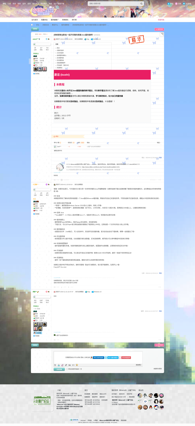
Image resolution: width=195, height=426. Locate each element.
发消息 (37, 73)
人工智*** (35, 184)
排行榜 (74, 20)
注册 (179, 4)
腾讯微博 (95, 394)
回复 (160, 157)
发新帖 (35, 29)
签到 (29, 4)
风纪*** (35, 292)
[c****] (140, 401)
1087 (41, 300)
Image (62, 365)
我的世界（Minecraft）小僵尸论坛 (122, 400)
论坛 (4, 4)
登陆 (171, 4)
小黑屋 (96, 420)
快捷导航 (161, 20)
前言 (58, 48)
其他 (50, 4)
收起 (158, 142)
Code (73, 365)
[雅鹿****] (156, 401)
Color (58, 365)
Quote (69, 365)
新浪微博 (87, 394)
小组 (9, 4)
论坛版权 (66, 180)
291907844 (96, 400)
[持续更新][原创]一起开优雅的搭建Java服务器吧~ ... (90, 25)
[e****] (156, 395)
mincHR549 (133, 164)
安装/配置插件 (61, 63)
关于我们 (114, 394)
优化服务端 (60, 60)
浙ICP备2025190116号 (119, 397)
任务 (24, 4)
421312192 (96, 402)
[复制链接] (97, 35)
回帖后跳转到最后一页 (75, 369)
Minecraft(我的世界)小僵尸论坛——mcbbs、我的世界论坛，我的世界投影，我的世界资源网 (32, 24)
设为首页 (34, 20)
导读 (14, 4)
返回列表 (160, 29)
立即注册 (87, 357)
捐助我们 (102, 397)
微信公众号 (103, 394)
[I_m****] (150, 395)
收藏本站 (44, 20)
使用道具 (153, 180)
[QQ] (74, 420)
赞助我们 (44, 4)
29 (35, 48)
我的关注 (35, 4)
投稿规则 (87, 397)
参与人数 (57, 142)
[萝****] (145, 407)
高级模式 (138, 365)
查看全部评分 (58, 150)
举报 (159, 180)
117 (41, 48)
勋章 (19, 4)
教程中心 (55, 25)
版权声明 (95, 397)
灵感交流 (45, 25)
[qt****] (156, 407)
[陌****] (140, 407)
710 (47, 48)
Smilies (76, 365)
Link (66, 365)
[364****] (161, 401)
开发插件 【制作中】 (63, 65)
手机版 (90, 420)
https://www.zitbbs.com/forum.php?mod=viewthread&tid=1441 (101, 167)
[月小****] (161, 407)
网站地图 (132, 397)
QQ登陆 (188, 4)
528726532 (96, 404)
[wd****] (150, 407)
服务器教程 (65, 25)
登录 (82, 357)
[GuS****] (145, 401)
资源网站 (59, 68)
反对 (72, 287)
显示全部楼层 (79, 39)
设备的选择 (60, 50)
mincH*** (36, 39)
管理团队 (65, 20)
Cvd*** (59, 146)
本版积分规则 (158, 369)
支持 (65, 287)
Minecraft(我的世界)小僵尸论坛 (109, 420)
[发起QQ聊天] (37, 333)
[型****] (140, 395)
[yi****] (150, 401)
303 (35, 300)
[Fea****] (161, 395)
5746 (47, 300)
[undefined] (141, 3)
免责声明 (129, 394)
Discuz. (115, 402)
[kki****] (145, 395)
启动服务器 (60, 58)
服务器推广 (55, 20)
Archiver (83, 420)
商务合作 (122, 394)
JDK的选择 (60, 53)
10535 (42, 204)
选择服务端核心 (61, 55)
